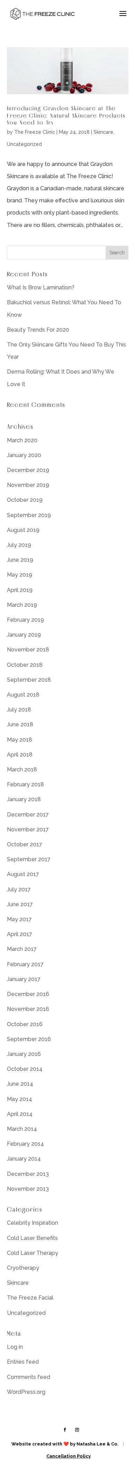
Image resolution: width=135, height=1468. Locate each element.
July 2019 (19, 545)
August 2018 (23, 694)
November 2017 (28, 829)
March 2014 (22, 1129)
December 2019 (28, 470)
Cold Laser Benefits (32, 1238)
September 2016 (29, 1039)
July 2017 (19, 889)
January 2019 (24, 634)
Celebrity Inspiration (32, 1223)
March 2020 (22, 440)
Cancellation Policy (68, 1456)
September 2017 (29, 859)
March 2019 (22, 605)
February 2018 (25, 784)
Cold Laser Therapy (32, 1253)
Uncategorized (24, 144)
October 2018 (25, 665)
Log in (15, 1347)
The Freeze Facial (30, 1297)
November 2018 (28, 649)
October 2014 (25, 1069)
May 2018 (19, 739)
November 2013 (28, 1189)
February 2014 (25, 1144)
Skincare (103, 132)
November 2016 (28, 1009)
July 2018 (19, 709)
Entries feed (23, 1361)
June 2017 (20, 904)
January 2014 (24, 1158)
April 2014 (20, 1114)
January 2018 (24, 799)
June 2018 (20, 724)
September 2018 (29, 679)
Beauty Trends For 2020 (38, 329)
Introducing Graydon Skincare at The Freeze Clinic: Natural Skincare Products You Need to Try (66, 115)
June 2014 (20, 1084)
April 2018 (20, 754)
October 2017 (24, 844)
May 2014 (19, 1099)
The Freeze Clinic (34, 132)
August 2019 (23, 530)
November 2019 (28, 485)
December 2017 (28, 814)
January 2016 (24, 1054)
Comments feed (28, 1377)
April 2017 (19, 934)
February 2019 (25, 620)
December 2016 (28, 994)
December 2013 (28, 1174)
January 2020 (24, 455)
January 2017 (23, 979)
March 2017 (22, 949)
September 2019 (29, 515)
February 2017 (25, 964)
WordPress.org (26, 1392)
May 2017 (19, 919)
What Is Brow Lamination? (40, 287)
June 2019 (20, 560)
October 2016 (25, 1024)
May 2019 (19, 574)
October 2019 (25, 500)
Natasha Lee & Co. (97, 1444)
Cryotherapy (23, 1268)
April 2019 (20, 590)
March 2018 (22, 769)
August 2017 (23, 874)
